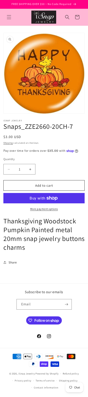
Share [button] (13, 262)
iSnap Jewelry (26, 373)
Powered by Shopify (47, 373)
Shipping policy (68, 380)
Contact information (46, 387)
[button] (9, 17)
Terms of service (45, 380)
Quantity (9, 159)
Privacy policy (23, 380)
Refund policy (71, 373)
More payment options (44, 209)
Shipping (8, 142)
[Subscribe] (67, 304)
